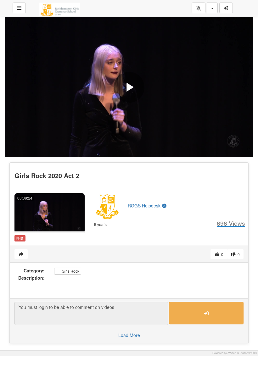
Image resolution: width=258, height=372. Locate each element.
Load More (129, 335)
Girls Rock (70, 271)
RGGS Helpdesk (145, 205)
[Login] (226, 8)
